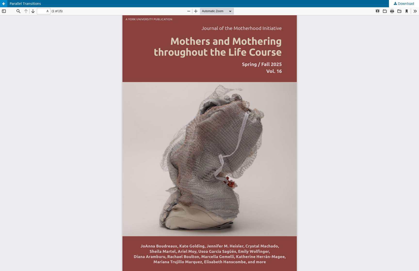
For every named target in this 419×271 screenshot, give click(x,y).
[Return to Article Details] (3, 3)
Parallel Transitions (25, 3)
